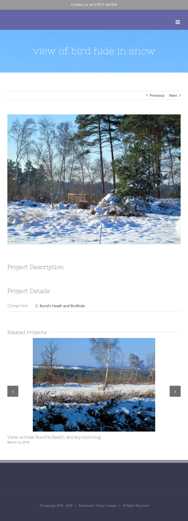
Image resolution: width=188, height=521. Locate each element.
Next (173, 95)
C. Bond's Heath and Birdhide (60, 305)
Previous (157, 95)
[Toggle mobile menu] (178, 22)
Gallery (103, 385)
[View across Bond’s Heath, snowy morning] (94, 385)
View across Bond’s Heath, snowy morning (85, 385)
